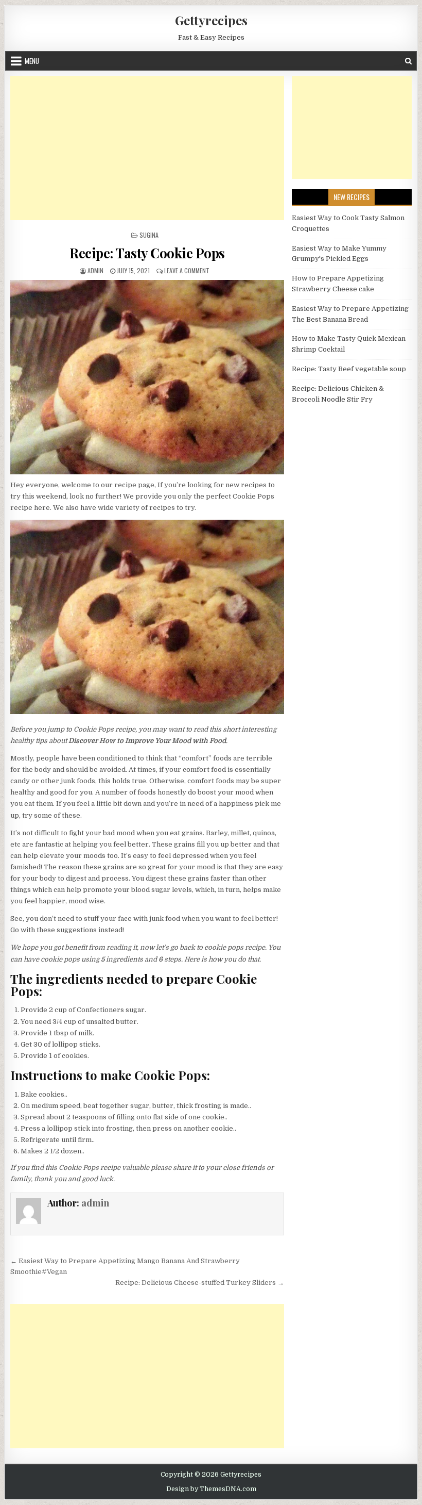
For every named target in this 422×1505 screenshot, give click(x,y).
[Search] (408, 61)
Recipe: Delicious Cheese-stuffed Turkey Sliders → (199, 1282)
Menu (32, 61)
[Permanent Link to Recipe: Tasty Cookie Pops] (147, 377)
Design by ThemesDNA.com (211, 1489)
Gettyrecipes (211, 20)
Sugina (149, 234)
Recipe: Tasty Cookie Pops (147, 253)
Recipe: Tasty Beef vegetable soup (349, 369)
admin (95, 270)
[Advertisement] (147, 148)
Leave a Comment (186, 270)
